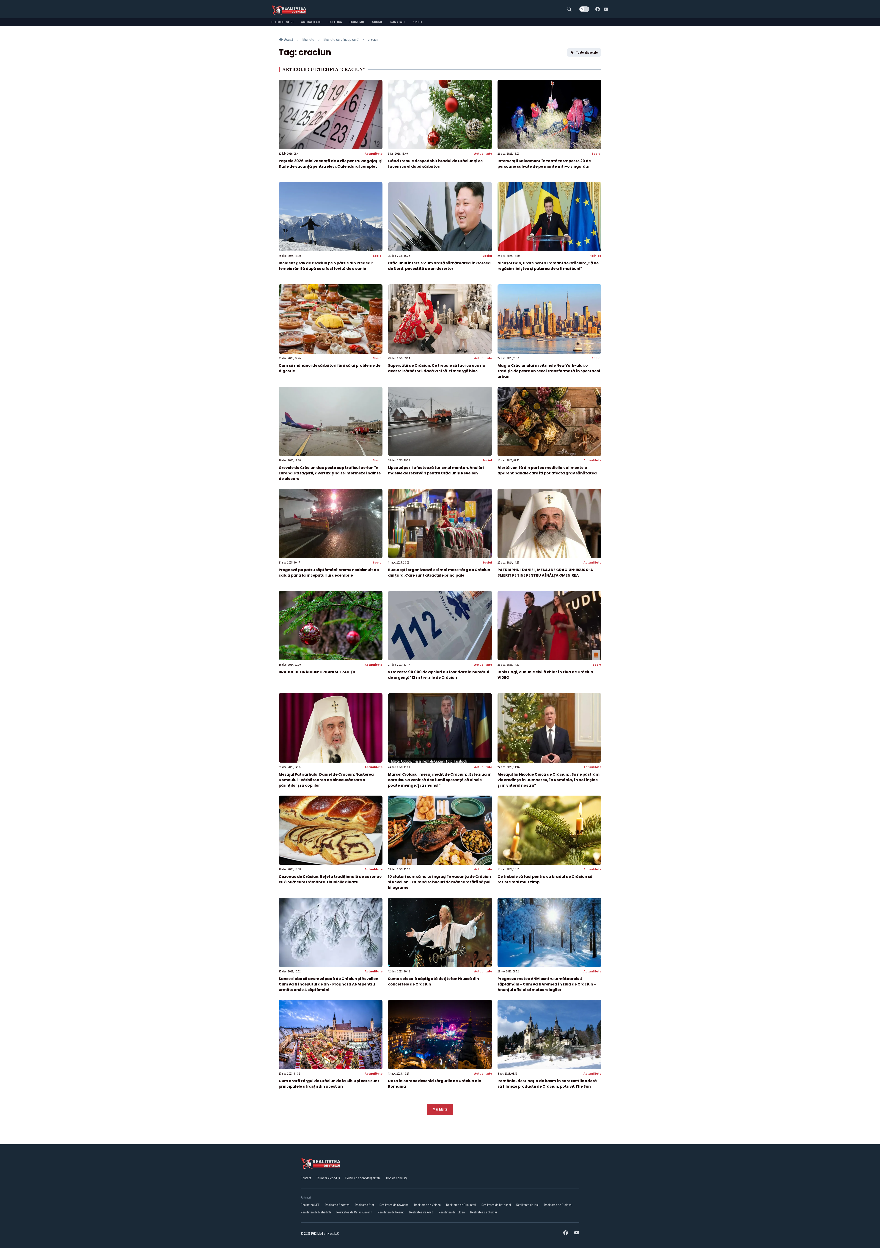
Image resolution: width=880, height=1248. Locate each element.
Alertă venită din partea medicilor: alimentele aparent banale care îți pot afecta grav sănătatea (547, 470)
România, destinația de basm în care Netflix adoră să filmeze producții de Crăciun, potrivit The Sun (547, 1083)
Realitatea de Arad (421, 1212)
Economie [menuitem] (357, 22)
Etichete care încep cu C (341, 39)
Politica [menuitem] (335, 22)
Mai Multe (440, 1109)
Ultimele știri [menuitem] (282, 22)
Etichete (308, 39)
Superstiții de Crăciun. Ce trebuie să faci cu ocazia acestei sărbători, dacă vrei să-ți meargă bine (436, 368)
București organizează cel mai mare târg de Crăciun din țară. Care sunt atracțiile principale (439, 572)
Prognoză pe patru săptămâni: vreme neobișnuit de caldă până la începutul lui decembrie (329, 572)
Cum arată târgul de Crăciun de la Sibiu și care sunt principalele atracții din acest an (329, 1083)
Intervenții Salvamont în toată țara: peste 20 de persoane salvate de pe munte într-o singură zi (544, 163)
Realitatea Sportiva (337, 1205)
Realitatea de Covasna (394, 1205)
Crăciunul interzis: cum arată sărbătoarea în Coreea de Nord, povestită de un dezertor (439, 265)
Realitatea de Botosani (496, 1205)
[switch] (584, 9)
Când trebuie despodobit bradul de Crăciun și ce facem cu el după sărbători (435, 163)
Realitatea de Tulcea (452, 1212)
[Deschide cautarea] (569, 9)
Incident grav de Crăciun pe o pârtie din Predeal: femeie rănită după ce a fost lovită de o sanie (326, 265)
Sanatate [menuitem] (398, 22)
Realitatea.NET (310, 1205)
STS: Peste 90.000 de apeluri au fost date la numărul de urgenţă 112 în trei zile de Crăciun (438, 674)
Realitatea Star (364, 1205)
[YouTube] (606, 9)
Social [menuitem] (377, 22)
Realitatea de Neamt (391, 1212)
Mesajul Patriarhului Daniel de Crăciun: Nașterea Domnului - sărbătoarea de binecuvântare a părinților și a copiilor (326, 780)
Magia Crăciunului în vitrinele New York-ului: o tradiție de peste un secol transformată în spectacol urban (549, 371)
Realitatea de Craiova (558, 1205)
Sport (597, 665)
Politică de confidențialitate (363, 1178)
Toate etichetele (587, 52)
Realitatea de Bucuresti (461, 1205)
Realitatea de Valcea (427, 1205)
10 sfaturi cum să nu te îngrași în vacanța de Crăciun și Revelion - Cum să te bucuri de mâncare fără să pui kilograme (439, 882)
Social (596, 154)
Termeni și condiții (328, 1178)
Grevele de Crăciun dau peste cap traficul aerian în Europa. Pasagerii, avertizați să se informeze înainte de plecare (330, 473)
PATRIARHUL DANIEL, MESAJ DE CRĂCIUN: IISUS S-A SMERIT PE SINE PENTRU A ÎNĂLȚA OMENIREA (545, 572)
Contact (306, 1178)
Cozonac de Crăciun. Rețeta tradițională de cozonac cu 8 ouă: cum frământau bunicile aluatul (330, 879)
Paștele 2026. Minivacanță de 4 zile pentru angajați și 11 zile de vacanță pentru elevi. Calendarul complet (330, 163)
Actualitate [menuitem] (311, 22)
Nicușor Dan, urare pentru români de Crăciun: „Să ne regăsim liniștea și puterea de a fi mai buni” (548, 265)
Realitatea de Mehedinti (316, 1212)
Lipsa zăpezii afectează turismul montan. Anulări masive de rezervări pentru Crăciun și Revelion (436, 470)
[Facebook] (597, 9)
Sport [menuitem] (418, 22)
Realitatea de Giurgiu (483, 1212)
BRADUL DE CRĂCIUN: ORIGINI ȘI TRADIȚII (317, 672)
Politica (595, 256)
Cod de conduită (396, 1178)
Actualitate (373, 154)
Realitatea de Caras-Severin (354, 1212)
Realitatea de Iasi (527, 1205)
